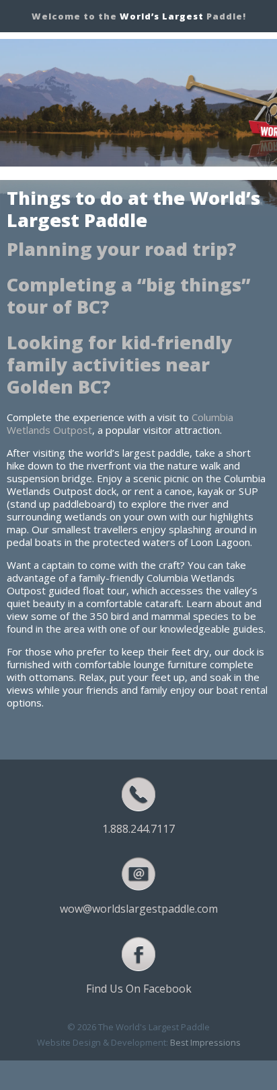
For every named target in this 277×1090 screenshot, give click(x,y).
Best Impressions (205, 1042)
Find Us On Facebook (139, 988)
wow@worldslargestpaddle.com (139, 908)
